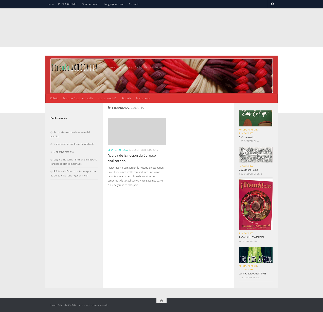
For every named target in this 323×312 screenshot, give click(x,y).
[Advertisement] (161, 23)
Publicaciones (143, 98)
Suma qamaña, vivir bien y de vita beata (73, 144)
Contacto (134, 4)
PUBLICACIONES (67, 4)
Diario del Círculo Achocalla (78, 98)
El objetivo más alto (63, 151)
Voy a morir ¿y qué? (249, 169)
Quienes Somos (90, 4)
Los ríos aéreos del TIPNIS (252, 273)
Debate (54, 98)
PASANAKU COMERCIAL (251, 237)
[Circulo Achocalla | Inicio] (74, 67)
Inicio (50, 4)
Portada (126, 98)
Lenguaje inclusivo (114, 4)
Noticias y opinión (107, 98)
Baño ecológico (247, 137)
